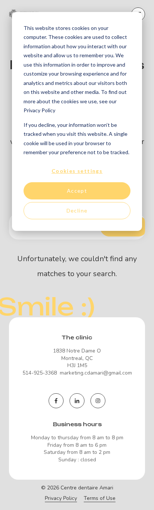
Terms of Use (100, 498)
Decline (77, 210)
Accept (77, 190)
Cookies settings (77, 171)
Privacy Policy (61, 498)
